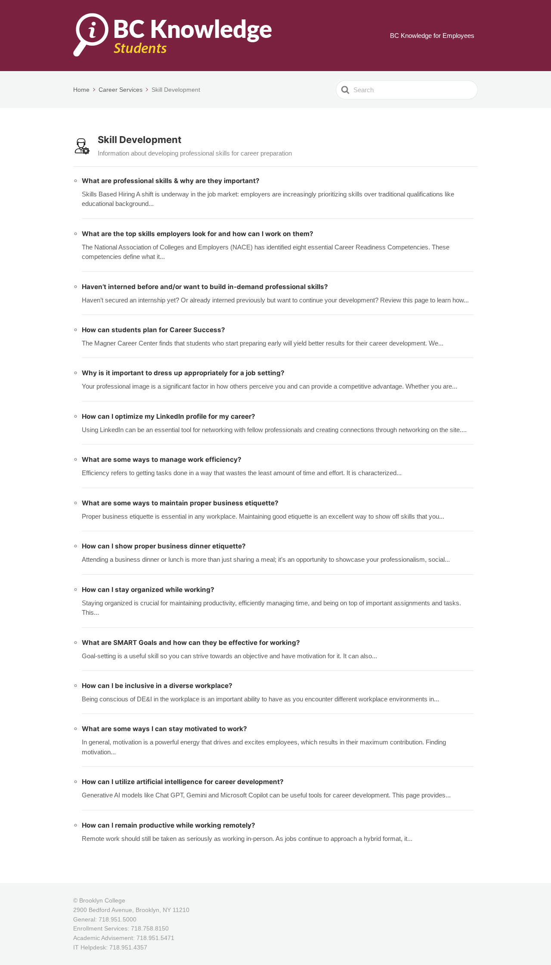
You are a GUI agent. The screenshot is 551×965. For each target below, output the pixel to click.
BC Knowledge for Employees (432, 35)
